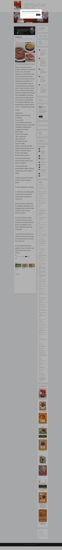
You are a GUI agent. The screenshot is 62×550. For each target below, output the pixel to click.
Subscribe (38, 14)
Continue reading (31, 16)
